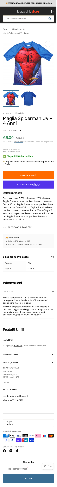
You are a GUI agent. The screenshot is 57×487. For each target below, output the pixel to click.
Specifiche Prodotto (27, 256)
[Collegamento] (27, 3)
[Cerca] (48, 18)
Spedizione (18, 139)
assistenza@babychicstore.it (15, 396)
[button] (4, 11)
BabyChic (18, 345)
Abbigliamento (18, 29)
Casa (5, 29)
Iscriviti (27, 478)
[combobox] (27, 18)
